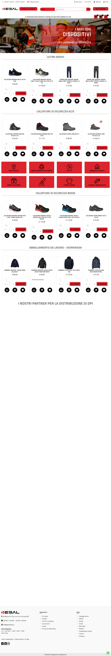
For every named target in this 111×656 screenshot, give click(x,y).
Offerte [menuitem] (81, 619)
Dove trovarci (78, 2)
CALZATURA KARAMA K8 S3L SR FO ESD (15, 80)
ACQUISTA (20, 93)
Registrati (98, 2)
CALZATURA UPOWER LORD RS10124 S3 (96, 134)
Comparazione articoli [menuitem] (85, 631)
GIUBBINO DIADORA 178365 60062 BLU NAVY (14, 271)
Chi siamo (88, 2)
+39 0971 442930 (9, 2)
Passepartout (63, 654)
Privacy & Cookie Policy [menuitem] (49, 629)
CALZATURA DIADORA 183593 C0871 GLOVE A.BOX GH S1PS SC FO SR (42, 81)
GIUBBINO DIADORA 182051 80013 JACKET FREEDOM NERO (42, 271)
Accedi (106, 2)
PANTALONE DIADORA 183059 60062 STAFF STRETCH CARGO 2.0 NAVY (69, 81)
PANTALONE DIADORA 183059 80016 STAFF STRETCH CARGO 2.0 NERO (96, 81)
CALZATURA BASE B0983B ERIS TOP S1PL (42, 134)
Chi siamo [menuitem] (45, 616)
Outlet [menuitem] (81, 624)
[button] (88, 9)
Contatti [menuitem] (44, 619)
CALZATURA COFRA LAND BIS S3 (69, 134)
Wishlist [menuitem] (81, 629)
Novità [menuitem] (81, 621)
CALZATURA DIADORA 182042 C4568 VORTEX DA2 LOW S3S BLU (69, 216)
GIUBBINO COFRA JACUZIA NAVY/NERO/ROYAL (96, 271)
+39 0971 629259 (20, 2)
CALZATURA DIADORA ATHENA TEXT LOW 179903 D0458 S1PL (15, 216)
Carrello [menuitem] (81, 634)
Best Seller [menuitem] (82, 626)
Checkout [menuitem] (82, 636)
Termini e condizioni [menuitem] (48, 621)
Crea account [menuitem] (46, 624)
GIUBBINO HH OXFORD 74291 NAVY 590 (69, 271)
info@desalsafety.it (34, 2)
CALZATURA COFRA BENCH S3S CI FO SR (96, 216)
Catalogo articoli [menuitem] (84, 616)
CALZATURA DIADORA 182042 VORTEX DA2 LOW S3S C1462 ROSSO (42, 217)
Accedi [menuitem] (44, 626)
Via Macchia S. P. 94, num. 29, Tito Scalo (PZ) (16, 616)
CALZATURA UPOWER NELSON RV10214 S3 (15, 134)
